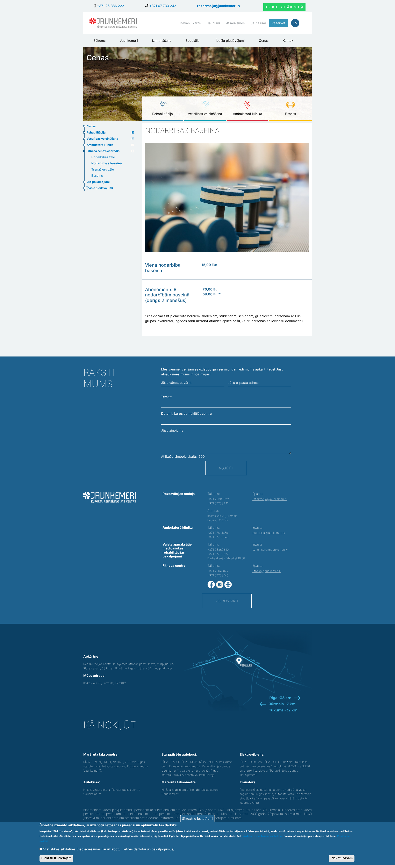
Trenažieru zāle (102, 169)
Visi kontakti (227, 601)
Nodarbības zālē (103, 157)
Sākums (99, 40)
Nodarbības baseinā (106, 163)
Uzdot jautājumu (283, 7)
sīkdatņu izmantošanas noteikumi (263, 836)
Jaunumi (213, 23)
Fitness (290, 114)
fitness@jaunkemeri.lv (266, 571)
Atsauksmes (235, 23)
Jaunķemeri (129, 40)
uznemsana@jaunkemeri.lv (270, 549)
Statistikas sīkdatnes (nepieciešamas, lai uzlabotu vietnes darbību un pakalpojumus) (108, 849)
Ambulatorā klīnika (247, 114)
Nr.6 (86, 789)
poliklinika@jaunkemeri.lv (268, 532)
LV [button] (295, 23)
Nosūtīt (226, 468)
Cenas (263, 40)
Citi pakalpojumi (98, 181)
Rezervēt (278, 23)
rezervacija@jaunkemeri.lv (218, 6)
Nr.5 (164, 789)
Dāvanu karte (190, 23)
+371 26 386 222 (110, 6)
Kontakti (289, 40)
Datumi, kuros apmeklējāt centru (186, 413)
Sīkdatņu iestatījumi (197, 818)
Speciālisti (193, 40)
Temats (166, 397)
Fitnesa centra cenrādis (103, 151)
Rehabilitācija (162, 114)
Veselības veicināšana (205, 114)
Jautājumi (258, 23)
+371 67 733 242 (162, 6)
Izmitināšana (161, 40)
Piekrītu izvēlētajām (56, 858)
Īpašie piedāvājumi (230, 40)
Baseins (97, 176)
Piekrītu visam (342, 858)
